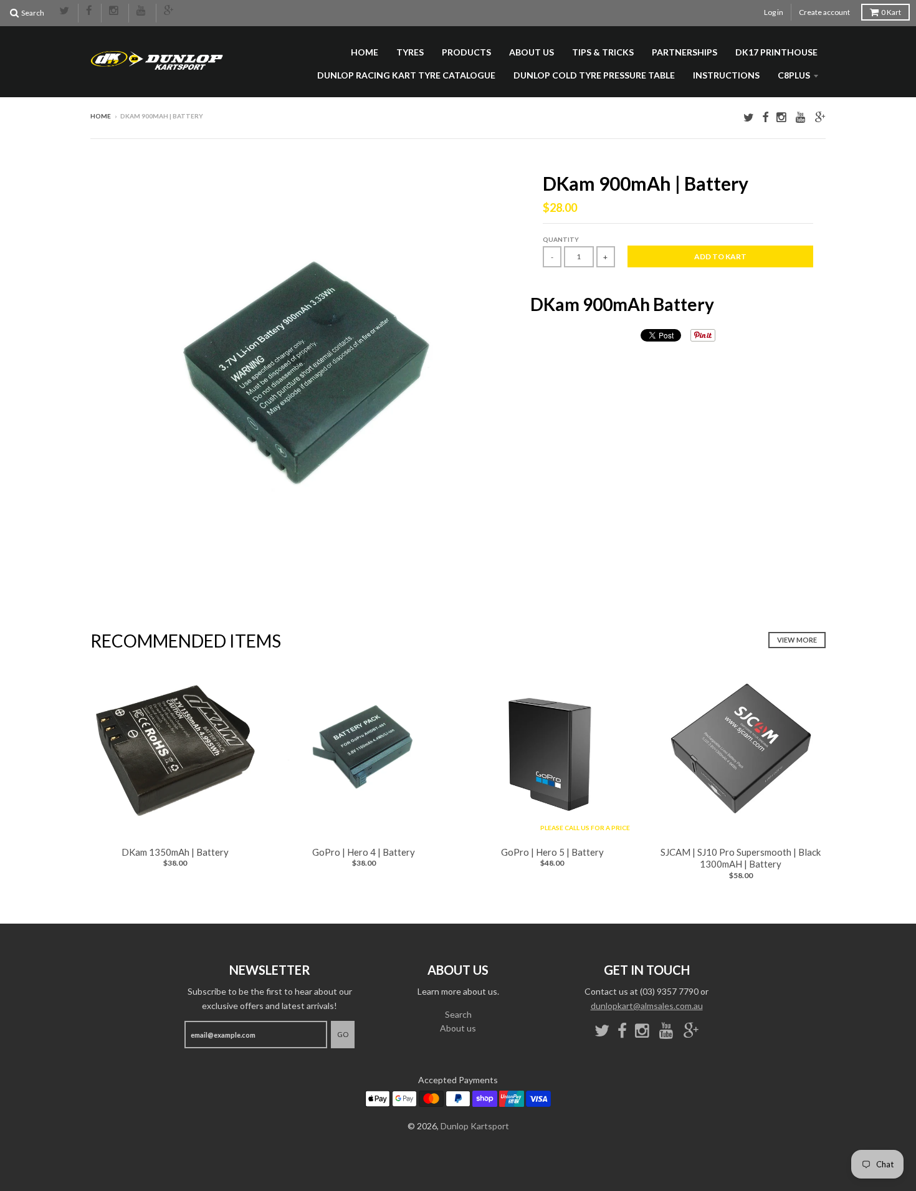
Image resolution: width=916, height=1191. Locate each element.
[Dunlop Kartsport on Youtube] (142, 11)
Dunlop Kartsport (475, 1126)
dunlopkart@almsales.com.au (647, 1005)
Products (466, 52)
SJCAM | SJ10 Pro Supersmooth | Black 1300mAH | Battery (741, 858)
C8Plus (794, 75)
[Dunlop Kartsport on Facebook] (89, 11)
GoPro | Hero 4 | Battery (363, 852)
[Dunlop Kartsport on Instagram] (115, 11)
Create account (824, 12)
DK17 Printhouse (776, 52)
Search (458, 1014)
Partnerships (684, 52)
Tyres (410, 52)
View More (797, 640)
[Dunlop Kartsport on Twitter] (64, 11)
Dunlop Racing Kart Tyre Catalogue (406, 75)
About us (531, 52)
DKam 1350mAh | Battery (175, 852)
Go (342, 1034)
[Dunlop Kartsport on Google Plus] (169, 11)
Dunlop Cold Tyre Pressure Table (594, 75)
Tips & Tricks (603, 52)
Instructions (726, 75)
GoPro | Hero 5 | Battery (552, 852)
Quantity (561, 239)
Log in (773, 12)
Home (364, 52)
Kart (891, 12)
